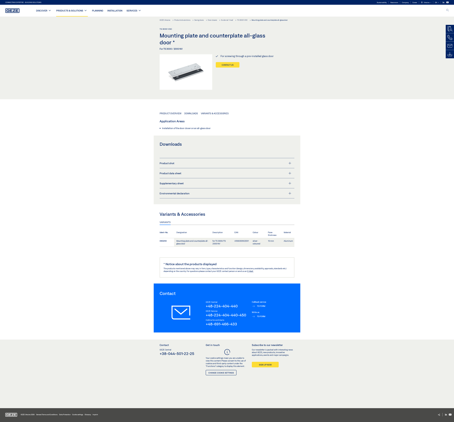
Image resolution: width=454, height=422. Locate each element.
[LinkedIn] (444, 2)
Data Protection (64, 414)
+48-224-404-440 (222, 306)
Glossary (88, 414)
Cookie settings (77, 414)
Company (405, 2)
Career (414, 2)
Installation (114, 10)
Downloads (191, 113)
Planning (97, 10)
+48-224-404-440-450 (226, 315)
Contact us (228, 65)
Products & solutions (69, 10)
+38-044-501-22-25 (177, 353)
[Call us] (450, 37)
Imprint (95, 414)
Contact (164, 345)
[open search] (447, 10)
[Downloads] (450, 54)
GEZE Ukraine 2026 (28, 414)
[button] (426, 3)
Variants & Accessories (215, 113)
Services (132, 10)
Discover (41, 10)
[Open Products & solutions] (85, 10)
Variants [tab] (165, 222)
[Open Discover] (49, 10)
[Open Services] (139, 10)
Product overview (170, 113)
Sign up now (265, 365)
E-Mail (250, 271)
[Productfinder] (450, 29)
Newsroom (394, 2)
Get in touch (213, 345)
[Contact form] (450, 46)
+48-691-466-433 (221, 324)
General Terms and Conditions (47, 414)
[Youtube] (447, 2)
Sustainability (382, 2)
